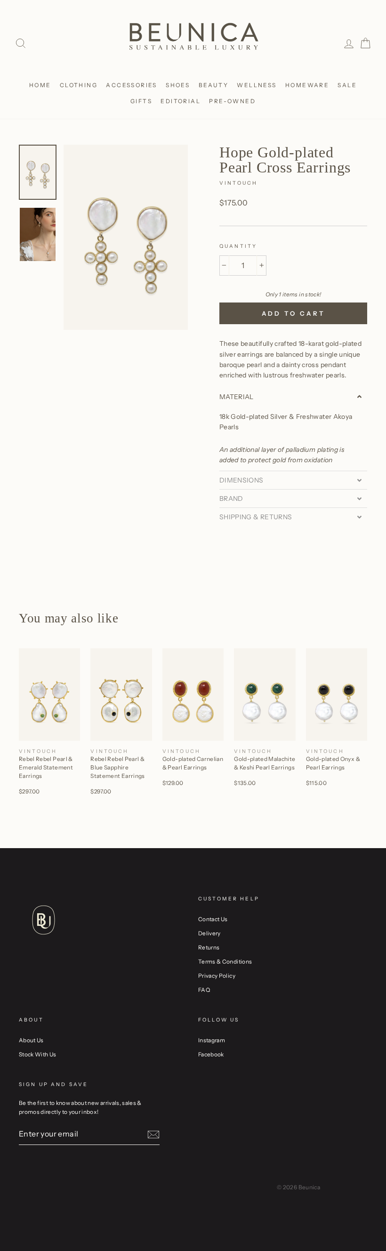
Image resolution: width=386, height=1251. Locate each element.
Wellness (256, 85)
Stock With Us (37, 1054)
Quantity (238, 246)
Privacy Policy (216, 975)
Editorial (181, 101)
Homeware (307, 85)
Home (40, 85)
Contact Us (213, 919)
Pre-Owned (232, 101)
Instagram (211, 1040)
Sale (347, 85)
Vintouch (238, 183)
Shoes (178, 85)
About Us (31, 1040)
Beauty (213, 85)
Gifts (141, 101)
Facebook (211, 1054)
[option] (126, 237)
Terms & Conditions (225, 961)
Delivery (209, 933)
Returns (208, 947)
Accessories (131, 85)
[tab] (293, 397)
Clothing (78, 85)
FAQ (204, 989)
